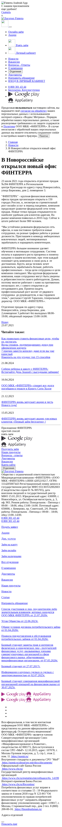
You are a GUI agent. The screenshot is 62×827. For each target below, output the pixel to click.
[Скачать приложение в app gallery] (20, 101)
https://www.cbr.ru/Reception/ (18, 784)
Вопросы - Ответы (19, 64)
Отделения (15, 71)
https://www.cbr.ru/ (12, 768)
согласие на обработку (33, 110)
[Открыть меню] (10, 26)
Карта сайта (8, 464)
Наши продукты (10, 452)
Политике (9, 126)
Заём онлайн (8, 550)
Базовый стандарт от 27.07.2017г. (20, 666)
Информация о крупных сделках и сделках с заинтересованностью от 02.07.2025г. (27, 674)
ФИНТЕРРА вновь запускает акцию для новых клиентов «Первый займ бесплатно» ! (29, 420)
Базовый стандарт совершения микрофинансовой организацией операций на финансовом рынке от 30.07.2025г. (30, 684)
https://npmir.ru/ (19, 756)
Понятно (43, 136)
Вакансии (14, 61)
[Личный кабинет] (5, 25)
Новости (13, 58)
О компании (15, 68)
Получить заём (10, 449)
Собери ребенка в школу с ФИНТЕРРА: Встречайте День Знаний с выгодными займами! (30, 370)
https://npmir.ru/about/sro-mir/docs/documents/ (26, 762)
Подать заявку (9, 526)
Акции (12, 34)
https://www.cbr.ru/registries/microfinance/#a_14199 (30, 778)
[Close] (2, 821)
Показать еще (9, 824)
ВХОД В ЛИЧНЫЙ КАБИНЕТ (26, 81)
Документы (15, 74)
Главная (13, 142)
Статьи (5, 597)
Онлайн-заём (16, 31)
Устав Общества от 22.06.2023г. (19, 621)
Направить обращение (21, 77)
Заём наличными (11, 556)
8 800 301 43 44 (17, 86)
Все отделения (9, 562)
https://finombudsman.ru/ (28, 809)
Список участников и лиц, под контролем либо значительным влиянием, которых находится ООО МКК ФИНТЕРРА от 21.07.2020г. (29, 612)
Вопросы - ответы (12, 455)
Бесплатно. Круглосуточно (24, 89)
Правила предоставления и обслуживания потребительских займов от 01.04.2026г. (26, 637)
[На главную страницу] (12, 471)
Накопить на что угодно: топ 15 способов (25, 357)
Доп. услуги (8, 538)
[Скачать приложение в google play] (23, 96)
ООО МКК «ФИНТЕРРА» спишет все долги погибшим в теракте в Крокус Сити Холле (27, 387)
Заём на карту (9, 544)
